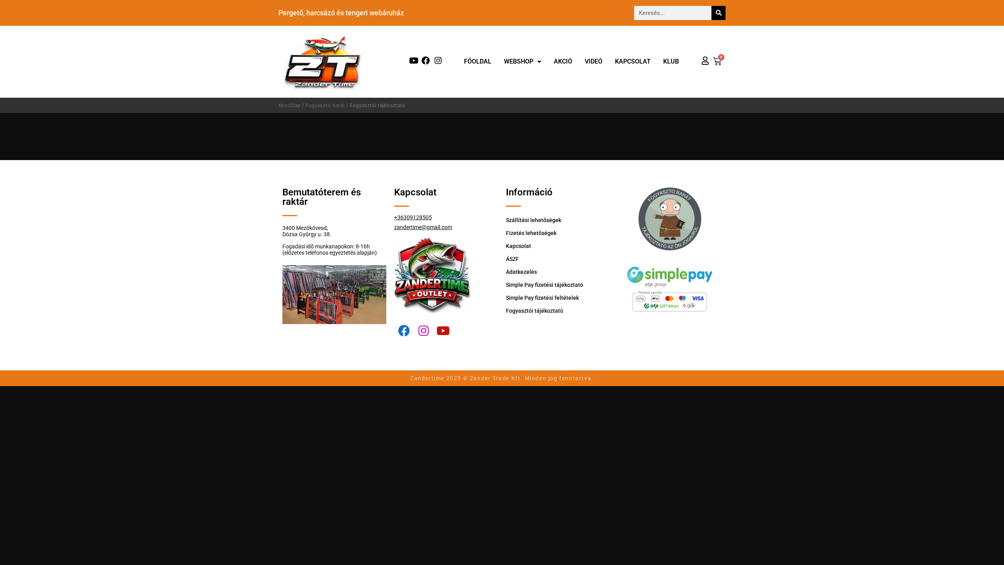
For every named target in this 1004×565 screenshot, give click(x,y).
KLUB (671, 61)
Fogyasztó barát (325, 105)
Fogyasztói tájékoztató (534, 311)
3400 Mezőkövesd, (305, 228)
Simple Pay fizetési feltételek (542, 298)
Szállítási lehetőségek (533, 220)
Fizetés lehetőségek (531, 233)
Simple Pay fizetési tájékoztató (544, 285)
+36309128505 (413, 217)
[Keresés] (718, 13)
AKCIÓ (563, 61)
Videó (593, 61)
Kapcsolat (633, 61)
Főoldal (477, 61)
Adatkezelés (521, 272)
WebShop (518, 61)
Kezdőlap (289, 105)
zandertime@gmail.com (423, 227)
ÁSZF (512, 259)
